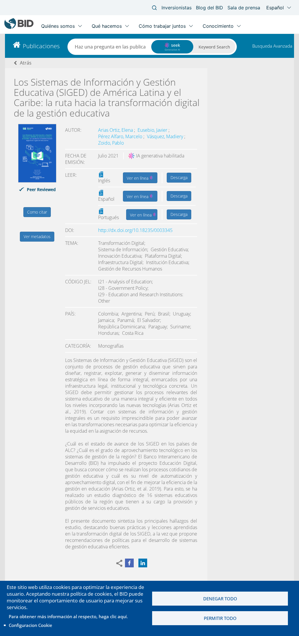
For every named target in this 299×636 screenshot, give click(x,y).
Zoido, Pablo (111, 143)
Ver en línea (138, 178)
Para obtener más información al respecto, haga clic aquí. (68, 616)
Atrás (26, 63)
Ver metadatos (37, 236)
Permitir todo (220, 618)
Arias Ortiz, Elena (116, 130)
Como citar (37, 212)
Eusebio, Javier (153, 130)
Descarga (179, 177)
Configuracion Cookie (30, 625)
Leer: (71, 175)
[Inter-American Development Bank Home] (19, 27)
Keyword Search (214, 47)
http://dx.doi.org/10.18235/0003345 (135, 230)
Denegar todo (220, 599)
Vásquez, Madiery (165, 136)
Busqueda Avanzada (272, 46)
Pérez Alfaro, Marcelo (120, 136)
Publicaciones (41, 46)
